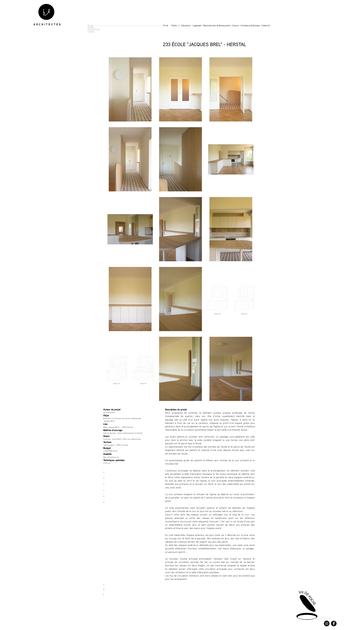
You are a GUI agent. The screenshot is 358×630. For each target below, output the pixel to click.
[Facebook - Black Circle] (334, 623)
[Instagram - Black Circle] (326, 623)
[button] (265, 25)
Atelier (91, 27)
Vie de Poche (94, 30)
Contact (91, 32)
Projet (90, 25)
